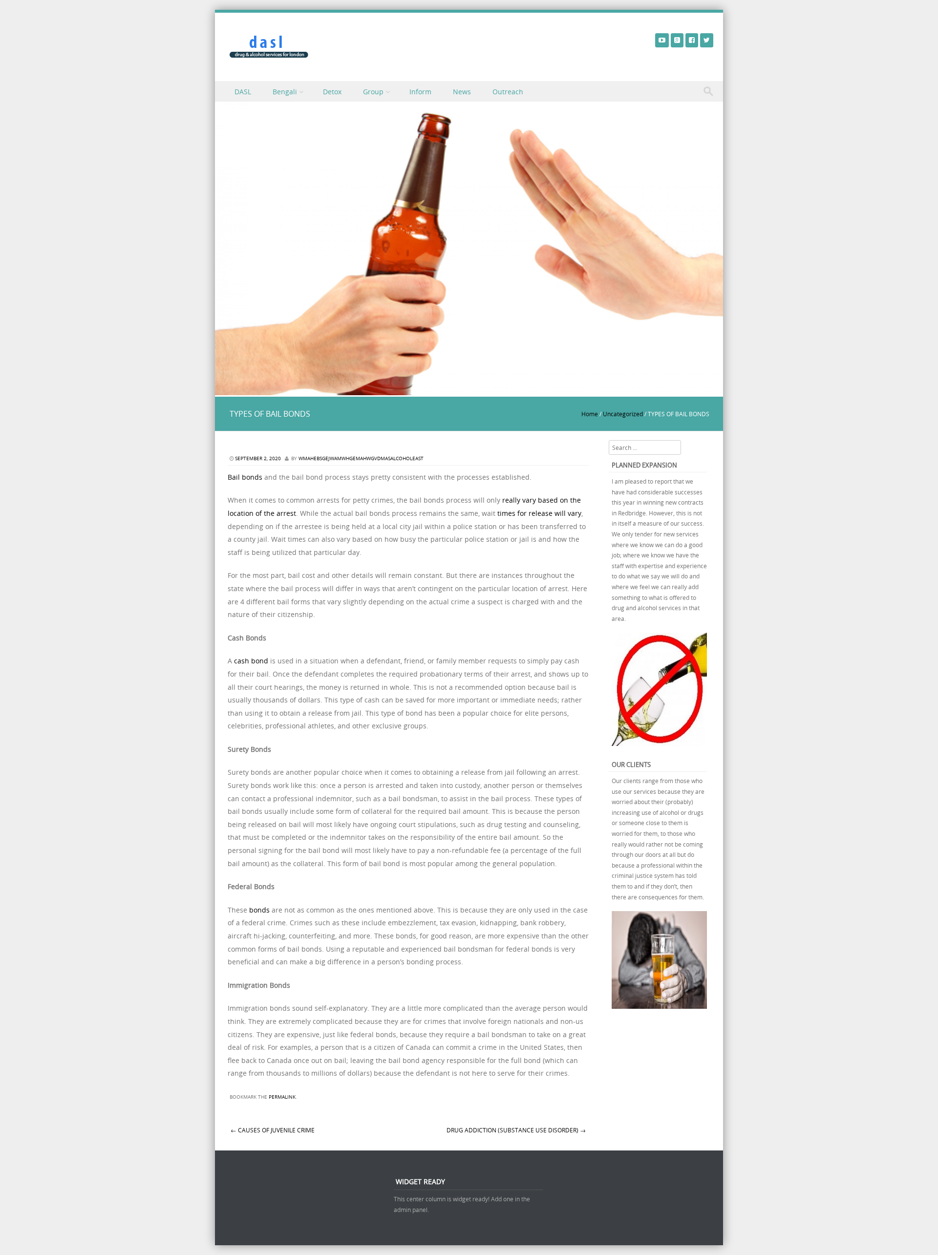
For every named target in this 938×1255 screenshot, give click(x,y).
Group (373, 91)
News (462, 91)
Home (589, 414)
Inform (420, 91)
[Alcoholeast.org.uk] (269, 47)
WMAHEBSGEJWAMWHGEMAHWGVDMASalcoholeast (361, 458)
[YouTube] (662, 39)
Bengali (285, 91)
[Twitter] (707, 39)
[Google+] (677, 39)
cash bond (251, 660)
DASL (242, 91)
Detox (332, 91)
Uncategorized (623, 414)
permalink (282, 1097)
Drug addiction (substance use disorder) (516, 1130)
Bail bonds (245, 477)
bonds (259, 910)
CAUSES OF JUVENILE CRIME (273, 1130)
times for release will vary (539, 513)
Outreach (507, 91)
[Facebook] (692, 39)
